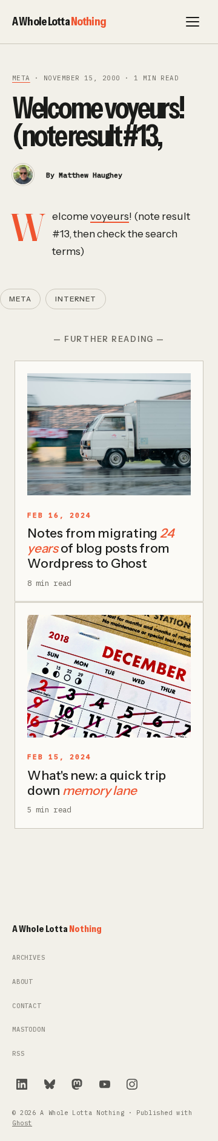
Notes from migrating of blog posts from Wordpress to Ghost (100, 548)
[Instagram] (132, 1084)
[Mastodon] (77, 1084)
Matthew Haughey (90, 174)
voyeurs (109, 216)
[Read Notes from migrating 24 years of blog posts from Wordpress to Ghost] (109, 434)
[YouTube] (104, 1084)
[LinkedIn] (21, 1084)
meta (21, 78)
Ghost (22, 1123)
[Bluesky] (49, 1084)
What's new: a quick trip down (96, 783)
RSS (18, 1054)
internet (75, 299)
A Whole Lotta (59, 21)
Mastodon (28, 1029)
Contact (26, 1006)
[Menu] (192, 21)
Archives (28, 958)
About (22, 982)
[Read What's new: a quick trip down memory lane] (109, 676)
